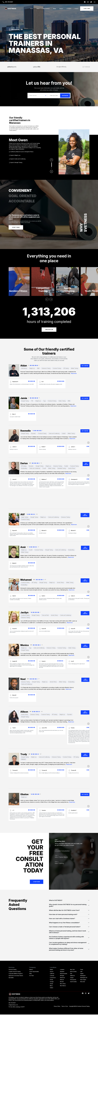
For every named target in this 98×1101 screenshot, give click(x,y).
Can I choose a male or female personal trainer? (64, 927)
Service (61, 8)
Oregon (72, 977)
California (52, 973)
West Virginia (83, 979)
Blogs (54, 8)
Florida (51, 979)
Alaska (51, 969)
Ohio (71, 973)
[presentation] (47, 299)
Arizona (51, 971)
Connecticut (53, 977)
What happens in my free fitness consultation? (64, 922)
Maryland (62, 971)
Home (31, 8)
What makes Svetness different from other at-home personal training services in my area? (66, 949)
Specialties (11, 977)
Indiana (51, 987)
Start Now (36, 881)
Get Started (65, 95)
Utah (81, 971)
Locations (69, 8)
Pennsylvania (73, 979)
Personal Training (12, 969)
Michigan (62, 975)
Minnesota (62, 977)
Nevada (62, 981)
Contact (76, 8)
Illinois (51, 985)
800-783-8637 (9, 2)
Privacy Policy (57, 1006)
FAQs (30, 973)
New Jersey (63, 983)
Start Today (87, 8)
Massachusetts (63, 973)
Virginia (81, 973)
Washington (83, 975)
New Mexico (63, 985)
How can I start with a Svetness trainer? (62, 918)
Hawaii (51, 983)
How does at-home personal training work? (63, 914)
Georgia (52, 981)
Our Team (31, 975)
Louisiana (62, 969)
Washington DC (83, 977)
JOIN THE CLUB (49, 329)
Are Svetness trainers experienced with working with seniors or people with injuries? (66, 937)
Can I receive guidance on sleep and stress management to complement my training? (67, 943)
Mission (31, 969)
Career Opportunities (34, 971)
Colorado (52, 975)
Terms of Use (64, 1006)
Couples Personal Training (15, 971)
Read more (74, 373)
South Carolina (73, 981)
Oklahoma (72, 975)
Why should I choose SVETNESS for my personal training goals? (67, 905)
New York (72, 969)
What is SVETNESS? (55, 900)
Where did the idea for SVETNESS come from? (64, 910)
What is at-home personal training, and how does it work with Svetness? (67, 931)
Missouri (62, 979)
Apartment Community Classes (16, 975)
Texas (81, 969)
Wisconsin (82, 981)
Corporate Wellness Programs (16, 973)
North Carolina (73, 971)
